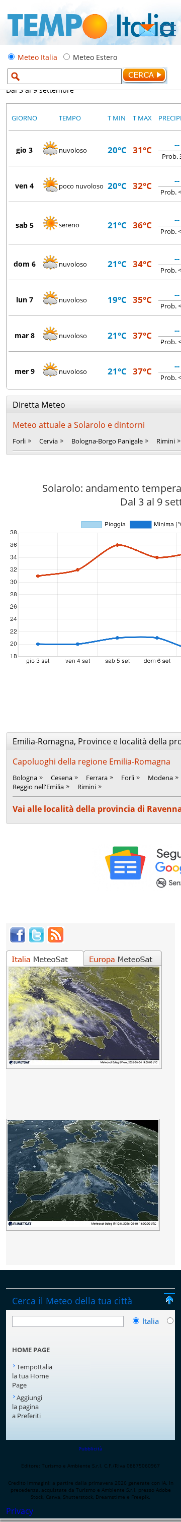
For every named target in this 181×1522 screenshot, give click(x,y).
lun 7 (24, 299)
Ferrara (97, 777)
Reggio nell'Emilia (38, 786)
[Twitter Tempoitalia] (36, 940)
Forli (19, 441)
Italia (151, 1321)
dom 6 (25, 264)
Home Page (31, 1349)
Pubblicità (90, 1448)
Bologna (25, 777)
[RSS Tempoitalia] (55, 940)
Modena (160, 777)
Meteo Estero (95, 57)
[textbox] (65, 76)
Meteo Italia (37, 57)
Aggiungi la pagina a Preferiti (27, 1406)
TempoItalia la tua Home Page (32, 1375)
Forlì (127, 777)
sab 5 (25, 225)
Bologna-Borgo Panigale (107, 441)
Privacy (19, 1510)
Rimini (165, 441)
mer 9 (25, 371)
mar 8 (25, 335)
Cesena (61, 777)
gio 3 (24, 150)
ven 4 (24, 186)
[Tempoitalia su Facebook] (17, 940)
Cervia (48, 441)
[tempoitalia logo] (90, 41)
